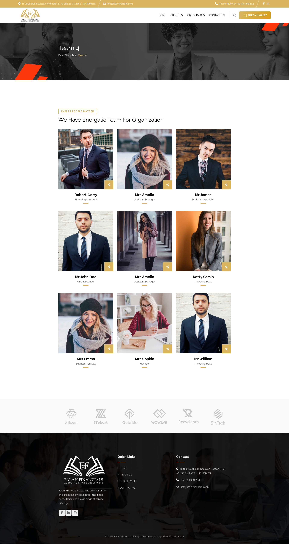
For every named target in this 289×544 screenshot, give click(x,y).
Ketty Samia (203, 277)
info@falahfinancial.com (120, 3)
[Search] (234, 15)
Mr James (203, 195)
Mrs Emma (86, 359)
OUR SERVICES (196, 15)
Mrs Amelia (144, 195)
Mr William (203, 359)
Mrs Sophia (144, 359)
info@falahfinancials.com (195, 486)
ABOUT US (176, 15)
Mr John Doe (85, 277)
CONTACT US (217, 15)
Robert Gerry (86, 195)
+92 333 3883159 (245, 3)
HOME (162, 15)
